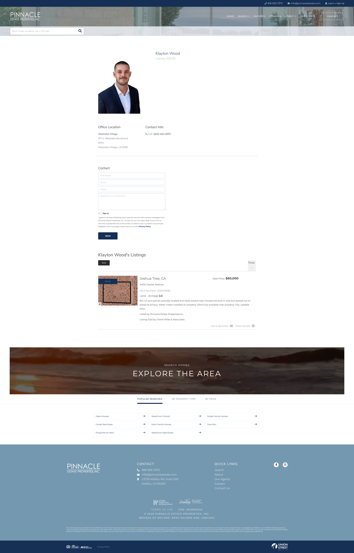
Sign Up (340, 3)
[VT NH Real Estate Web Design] (280, 546)
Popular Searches (149, 399)
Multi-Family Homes (161, 424)
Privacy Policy (145, 227)
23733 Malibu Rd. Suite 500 (160, 481)
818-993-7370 (275, 3)
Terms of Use (162, 509)
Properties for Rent (105, 432)
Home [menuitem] (230, 16)
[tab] (104, 262)
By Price (210, 399)
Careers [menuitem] (220, 483)
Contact (332, 16)
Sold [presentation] (104, 263)
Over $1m (211, 424)
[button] (80, 31)
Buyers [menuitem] (258, 16)
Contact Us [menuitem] (222, 488)
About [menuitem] (290, 16)
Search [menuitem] (243, 16)
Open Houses (102, 416)
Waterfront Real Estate (162, 432)
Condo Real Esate (104, 424)
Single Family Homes (217, 416)
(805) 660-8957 (162, 134)
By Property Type (183, 399)
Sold (108, 281)
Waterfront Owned (160, 416)
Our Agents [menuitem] (307, 16)
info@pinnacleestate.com (305, 3)
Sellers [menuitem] (274, 16)
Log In (330, 3)
